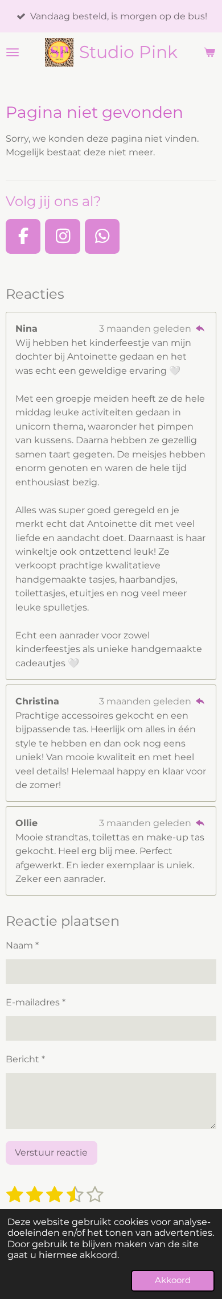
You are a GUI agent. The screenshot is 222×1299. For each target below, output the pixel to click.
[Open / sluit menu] (12, 52)
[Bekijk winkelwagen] (209, 52)
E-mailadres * (35, 1002)
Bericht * (25, 1059)
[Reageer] (200, 328)
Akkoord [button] (173, 1280)
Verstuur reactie (51, 1152)
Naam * (22, 945)
